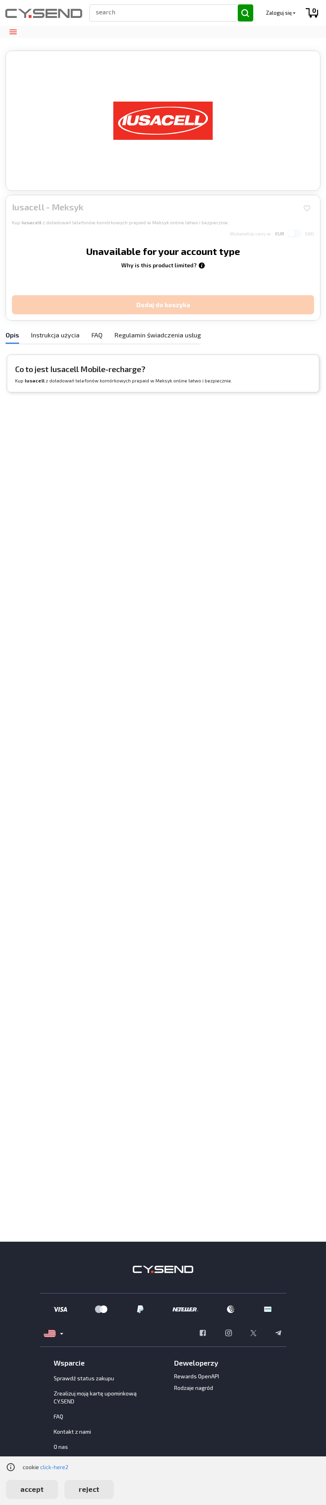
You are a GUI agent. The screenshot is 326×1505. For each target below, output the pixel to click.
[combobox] (160, 12)
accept (32, 1489)
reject (89, 1489)
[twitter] (253, 1334)
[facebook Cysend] (203, 1333)
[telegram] (278, 1333)
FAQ (58, 1416)
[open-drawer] (13, 32)
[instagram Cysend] (229, 1333)
